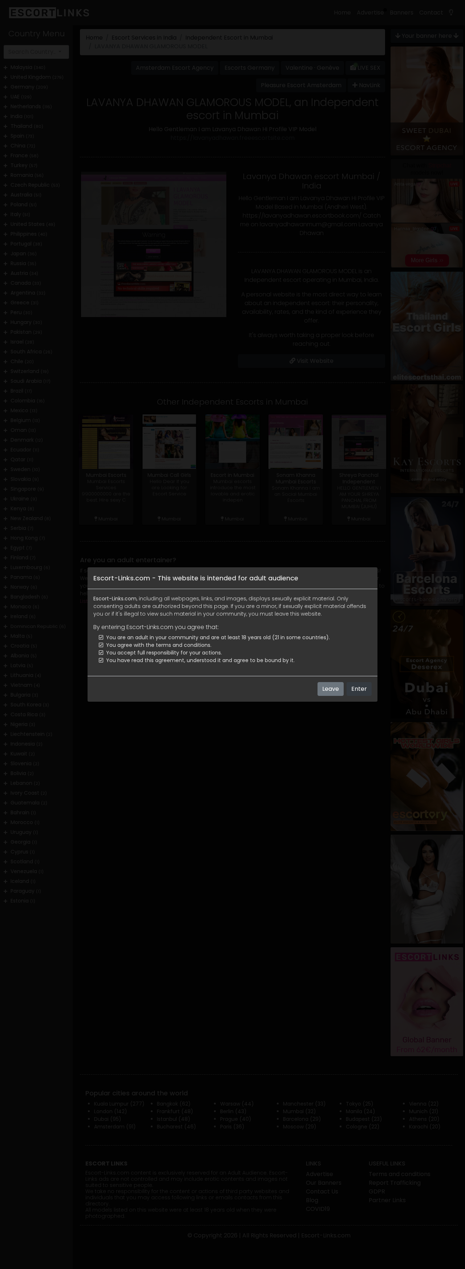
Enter (359, 689)
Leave (330, 689)
